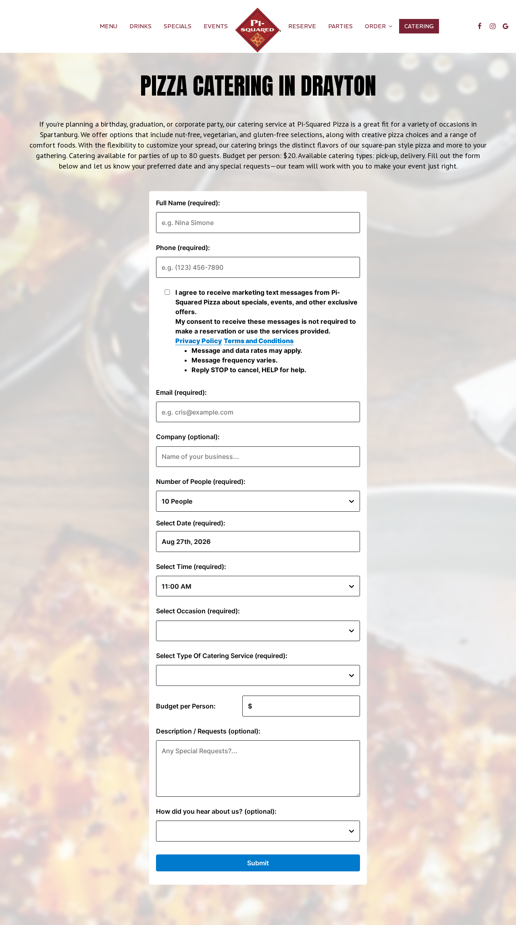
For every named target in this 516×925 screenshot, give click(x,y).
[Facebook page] (479, 26)
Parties (340, 26)
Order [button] (376, 26)
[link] (258, 30)
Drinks (140, 26)
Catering (419, 26)
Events (216, 26)
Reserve (302, 26)
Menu (108, 26)
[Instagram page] (492, 26)
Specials (177, 26)
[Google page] (505, 26)
